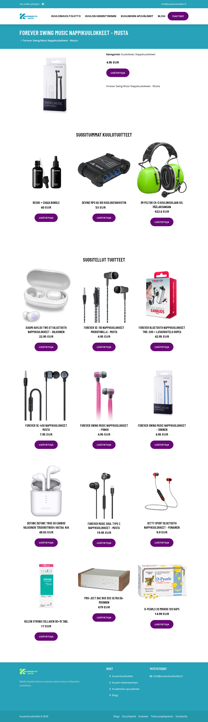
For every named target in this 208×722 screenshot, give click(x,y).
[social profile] (43, 4)
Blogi (161, 16)
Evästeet (143, 716)
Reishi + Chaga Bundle (46, 202)
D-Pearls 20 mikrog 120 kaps (161, 609)
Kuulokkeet (127, 54)
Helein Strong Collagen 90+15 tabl (46, 621)
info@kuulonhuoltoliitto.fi (173, 4)
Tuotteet (178, 16)
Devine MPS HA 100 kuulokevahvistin (104, 202)
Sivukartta (181, 716)
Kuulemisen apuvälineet (137, 16)
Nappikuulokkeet (145, 54)
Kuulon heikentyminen (100, 16)
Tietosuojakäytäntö (162, 716)
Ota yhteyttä (129, 716)
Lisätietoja (118, 72)
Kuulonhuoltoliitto (66, 16)
